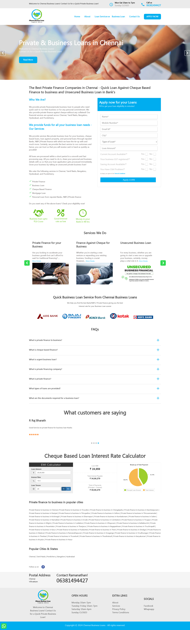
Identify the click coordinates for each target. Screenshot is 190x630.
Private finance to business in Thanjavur (71, 526)
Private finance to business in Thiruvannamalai (138, 513)
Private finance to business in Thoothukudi (96, 536)
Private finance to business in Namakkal (44, 520)
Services (116, 606)
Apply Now (152, 17)
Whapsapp (149, 610)
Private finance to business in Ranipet (43, 513)
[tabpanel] (95, 427)
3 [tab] (96, 443)
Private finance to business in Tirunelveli (63, 536)
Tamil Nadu (41, 557)
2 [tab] (94, 443)
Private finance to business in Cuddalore (68, 523)
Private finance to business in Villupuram (99, 523)
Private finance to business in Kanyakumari (129, 536)
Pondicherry (51, 557)
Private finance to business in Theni (102, 530)
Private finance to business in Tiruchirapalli (138, 526)
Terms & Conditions (120, 174)
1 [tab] (92, 443)
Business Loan (118, 17)
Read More (28, 60)
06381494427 (153, 6)
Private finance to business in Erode (74, 520)
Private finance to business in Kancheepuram (141, 510)
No (150, 154)
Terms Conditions (120, 613)
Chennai (32, 557)
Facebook (148, 606)
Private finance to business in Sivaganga (98, 533)
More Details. (36, 261)
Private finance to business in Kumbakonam (110, 517)
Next (187, 53)
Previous (2, 53)
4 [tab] (98, 443)
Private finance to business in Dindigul (131, 530)
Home (77, 17)
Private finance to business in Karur (42, 530)
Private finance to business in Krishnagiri (44, 517)
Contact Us (134, 17)
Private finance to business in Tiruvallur (74, 510)
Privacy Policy (118, 610)
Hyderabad (70, 557)
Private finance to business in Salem (142, 517)
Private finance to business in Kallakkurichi (133, 523)
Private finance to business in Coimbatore (104, 520)
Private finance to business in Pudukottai (72, 530)
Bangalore (61, 557)
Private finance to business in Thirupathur (74, 513)
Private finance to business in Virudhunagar (131, 533)
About (87, 17)
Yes (142, 154)
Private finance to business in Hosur (58, 540)
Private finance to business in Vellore (106, 513)
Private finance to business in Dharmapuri (77, 517)
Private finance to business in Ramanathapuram (64, 533)
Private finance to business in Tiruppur (136, 520)
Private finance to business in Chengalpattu (106, 510)
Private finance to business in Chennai (43, 510)
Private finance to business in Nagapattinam (104, 526)
